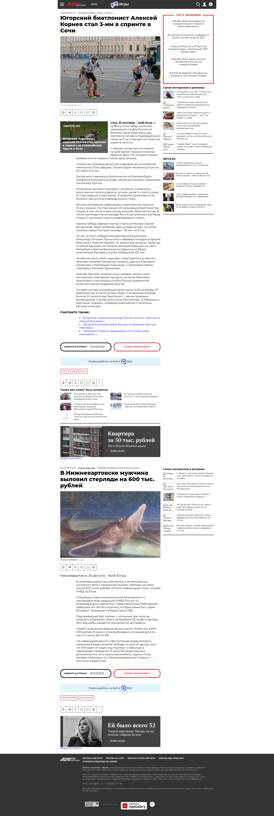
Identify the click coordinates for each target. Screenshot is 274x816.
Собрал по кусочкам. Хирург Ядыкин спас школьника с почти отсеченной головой (195, 475)
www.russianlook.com (71, 105)
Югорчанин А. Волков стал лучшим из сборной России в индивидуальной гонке (88, 396)
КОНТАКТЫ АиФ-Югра (92, 758)
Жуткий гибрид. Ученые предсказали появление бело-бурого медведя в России (195, 528)
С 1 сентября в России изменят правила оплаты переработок (191, 185)
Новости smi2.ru (70, 458)
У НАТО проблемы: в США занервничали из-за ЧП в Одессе (192, 164)
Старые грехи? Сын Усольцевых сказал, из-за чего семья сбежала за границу (194, 146)
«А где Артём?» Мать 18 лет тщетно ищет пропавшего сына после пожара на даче (194, 507)
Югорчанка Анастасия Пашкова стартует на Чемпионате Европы (140, 405)
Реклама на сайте (115, 758)
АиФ (81, 560)
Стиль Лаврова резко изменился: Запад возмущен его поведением (192, 195)
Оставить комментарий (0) (137, 347)
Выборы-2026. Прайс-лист (171, 758)
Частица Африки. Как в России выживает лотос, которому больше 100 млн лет (194, 136)
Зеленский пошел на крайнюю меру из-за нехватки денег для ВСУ (194, 206)
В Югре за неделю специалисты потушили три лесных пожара (188, 74)
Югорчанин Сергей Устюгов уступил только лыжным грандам (140, 395)
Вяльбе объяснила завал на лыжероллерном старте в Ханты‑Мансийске (188, 24)
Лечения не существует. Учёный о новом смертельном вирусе (193, 495)
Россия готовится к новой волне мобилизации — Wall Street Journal (193, 174)
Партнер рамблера (109, 804)
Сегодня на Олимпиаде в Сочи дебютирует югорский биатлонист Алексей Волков (89, 406)
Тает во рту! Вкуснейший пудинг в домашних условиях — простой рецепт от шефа (193, 115)
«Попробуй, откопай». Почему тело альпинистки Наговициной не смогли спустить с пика (194, 94)
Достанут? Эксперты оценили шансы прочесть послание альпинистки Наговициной (195, 486)
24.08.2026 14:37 (68, 468)
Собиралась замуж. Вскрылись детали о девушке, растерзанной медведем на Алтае (193, 104)
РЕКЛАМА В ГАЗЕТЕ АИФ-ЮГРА (141, 758)
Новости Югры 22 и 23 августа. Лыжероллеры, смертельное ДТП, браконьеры (188, 49)
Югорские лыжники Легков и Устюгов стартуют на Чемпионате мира (90, 416)
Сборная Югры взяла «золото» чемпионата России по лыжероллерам (188, 62)
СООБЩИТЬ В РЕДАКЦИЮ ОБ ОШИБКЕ (99, 762)
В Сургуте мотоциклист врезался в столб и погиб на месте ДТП (188, 36)
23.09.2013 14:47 (67, 13)
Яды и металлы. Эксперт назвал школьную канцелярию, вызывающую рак (192, 125)
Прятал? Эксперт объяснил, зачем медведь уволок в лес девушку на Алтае (193, 517)
